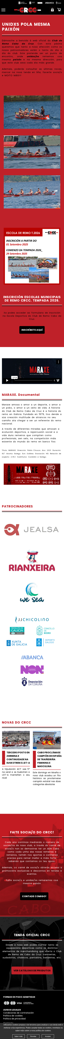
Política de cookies (13, 1015)
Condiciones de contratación (18, 1012)
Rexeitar (33, 1036)
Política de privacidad (14, 1018)
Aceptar (48, 1036)
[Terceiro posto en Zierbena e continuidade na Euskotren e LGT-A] (16, 740)
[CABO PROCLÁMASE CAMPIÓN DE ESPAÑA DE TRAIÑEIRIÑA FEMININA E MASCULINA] (47, 740)
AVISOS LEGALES (12, 1009)
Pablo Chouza (33, 450)
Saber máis (18, 1036)
